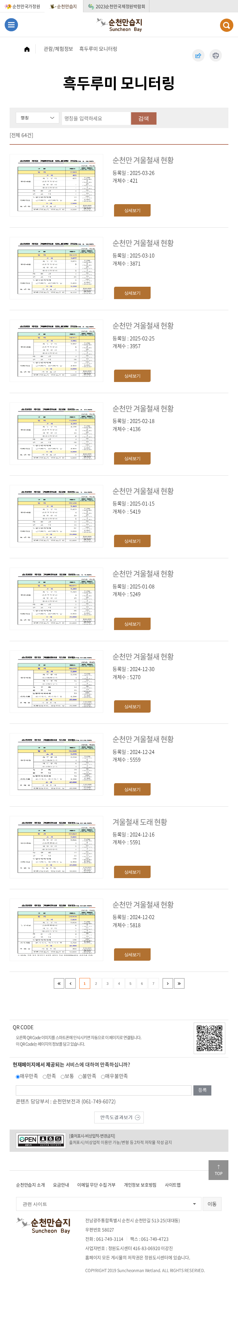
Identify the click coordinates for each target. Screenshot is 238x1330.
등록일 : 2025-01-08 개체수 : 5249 (133, 590)
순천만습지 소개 (30, 1185)
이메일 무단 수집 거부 (96, 1185)
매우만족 (29, 1075)
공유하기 (198, 55)
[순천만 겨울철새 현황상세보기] (56, 184)
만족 (51, 1075)
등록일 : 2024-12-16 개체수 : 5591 (133, 838)
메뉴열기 (11, 24)
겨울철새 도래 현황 (139, 821)
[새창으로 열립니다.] (119, 1116)
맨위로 (218, 1170)
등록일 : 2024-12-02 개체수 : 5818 (133, 921)
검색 (143, 118)
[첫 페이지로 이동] (59, 983)
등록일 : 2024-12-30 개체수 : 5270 (133, 672)
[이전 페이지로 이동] (70, 983)
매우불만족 (116, 1075)
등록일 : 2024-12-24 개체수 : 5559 (133, 755)
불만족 (89, 1075)
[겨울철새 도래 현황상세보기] (56, 846)
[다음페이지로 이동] (167, 983)
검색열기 (226, 25)
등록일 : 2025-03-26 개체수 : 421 (133, 176)
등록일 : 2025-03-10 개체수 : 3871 (133, 259)
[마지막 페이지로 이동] (179, 983)
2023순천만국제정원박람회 (120, 6)
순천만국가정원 (26, 6)
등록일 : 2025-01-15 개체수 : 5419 (133, 507)
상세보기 (132, 210)
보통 (69, 1075)
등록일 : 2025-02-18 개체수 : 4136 (133, 424)
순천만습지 (67, 6)
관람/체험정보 (58, 48)
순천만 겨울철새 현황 (143, 159)
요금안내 (61, 1185)
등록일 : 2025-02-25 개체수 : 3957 (133, 342)
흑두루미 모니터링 (98, 48)
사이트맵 (173, 1185)
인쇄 (215, 55)
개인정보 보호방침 (140, 1185)
